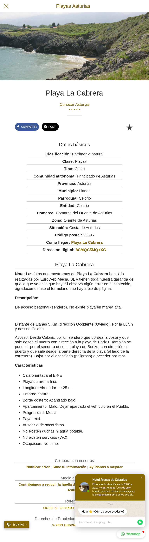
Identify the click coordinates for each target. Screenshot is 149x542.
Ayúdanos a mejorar (106, 467)
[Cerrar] (6, 6)
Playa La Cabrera (87, 242)
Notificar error (38, 467)
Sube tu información (69, 467)
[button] (142, 477)
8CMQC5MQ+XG (91, 250)
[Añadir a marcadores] (129, 127)
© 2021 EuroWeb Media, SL (74, 525)
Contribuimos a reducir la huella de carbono (55, 484)
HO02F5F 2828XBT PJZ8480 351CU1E (74, 508)
